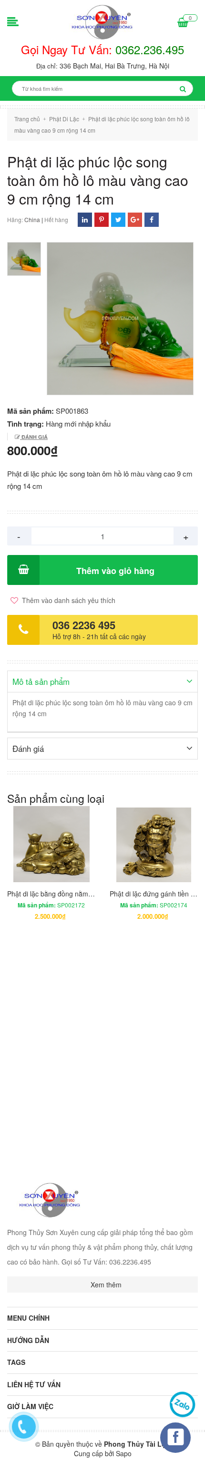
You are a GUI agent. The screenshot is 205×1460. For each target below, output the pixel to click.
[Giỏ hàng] (182, 23)
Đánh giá (34, 436)
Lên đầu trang (164, 1445)
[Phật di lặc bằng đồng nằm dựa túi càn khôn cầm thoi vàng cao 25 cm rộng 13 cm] (51, 844)
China (32, 219)
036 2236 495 (83, 625)
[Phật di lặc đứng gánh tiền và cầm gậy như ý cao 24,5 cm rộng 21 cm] (154, 844)
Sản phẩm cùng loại (55, 798)
